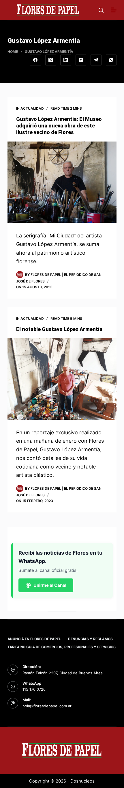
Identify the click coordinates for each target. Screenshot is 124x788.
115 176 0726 (34, 689)
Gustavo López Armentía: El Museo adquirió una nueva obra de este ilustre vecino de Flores (59, 125)
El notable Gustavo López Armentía (59, 329)
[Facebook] (35, 60)
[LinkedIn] (65, 60)
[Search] (101, 10)
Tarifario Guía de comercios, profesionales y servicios (61, 647)
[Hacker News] (81, 60)
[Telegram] (96, 60)
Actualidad (32, 108)
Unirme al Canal (49, 585)
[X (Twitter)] (50, 60)
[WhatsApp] (111, 60)
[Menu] (114, 10)
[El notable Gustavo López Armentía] (62, 379)
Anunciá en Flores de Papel (34, 639)
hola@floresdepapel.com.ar (47, 706)
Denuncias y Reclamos (90, 639)
